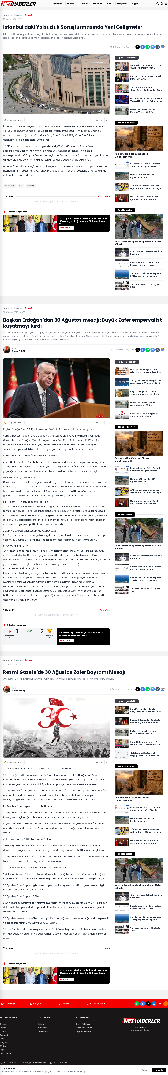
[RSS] (165, 1003)
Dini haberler (5, 1053)
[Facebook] (142, 1003)
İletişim (41, 1024)
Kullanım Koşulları (84, 1027)
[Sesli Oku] (97, 120)
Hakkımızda (43, 1031)
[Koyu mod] (157, 3)
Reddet (145, 1070)
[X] (148, 1003)
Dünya (71, 3)
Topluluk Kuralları (83, 1031)
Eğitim (3, 1046)
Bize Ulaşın (10, 1003)
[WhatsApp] (136, 1003)
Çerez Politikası (83, 1024)
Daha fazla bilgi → (79, 1071)
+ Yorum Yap (104, 196)
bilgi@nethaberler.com (35, 1062)
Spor (109, 3)
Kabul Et (159, 1070)
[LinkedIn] (154, 1003)
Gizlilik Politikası (98, 1003)
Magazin (122, 3)
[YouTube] (160, 1003)
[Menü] (166, 3)
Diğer (135, 3)
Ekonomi (97, 3)
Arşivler (66, 1003)
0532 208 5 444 (10, 1062)
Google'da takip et (15, 120)
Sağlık (2, 1049)
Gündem (57, 3)
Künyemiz (38, 1003)
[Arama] (162, 3)
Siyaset (83, 3)
